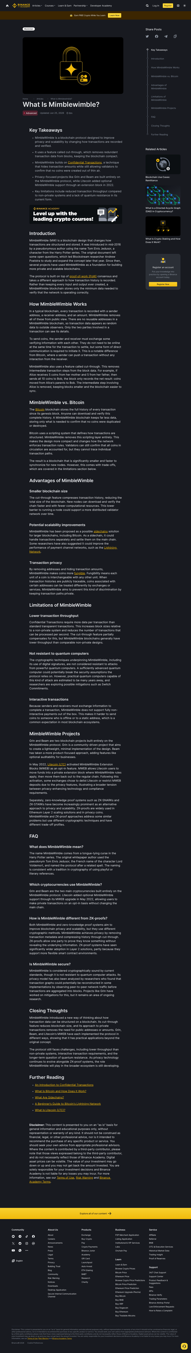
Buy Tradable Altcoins (125, 1315)
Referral (152, 1239)
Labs (117, 1247)
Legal (50, 1254)
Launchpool (87, 1262)
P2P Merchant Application (127, 1235)
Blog (50, 1270)
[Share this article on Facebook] (156, 36)
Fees (151, 1287)
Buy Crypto (87, 1239)
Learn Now (115, 15)
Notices (51, 1282)
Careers (51, 1239)
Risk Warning (54, 1278)
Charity (85, 1282)
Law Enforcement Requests (161, 1306)
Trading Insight (156, 1254)
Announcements (55, 1243)
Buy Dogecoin (121, 1308)
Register (168, 5)
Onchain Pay (121, 1250)
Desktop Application (57, 1290)
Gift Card (86, 1258)
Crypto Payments (89, 1247)
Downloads (53, 1286)
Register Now (163, 284)
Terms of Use (32, 1338)
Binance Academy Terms (62, 1338)
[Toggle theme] (184, 5)
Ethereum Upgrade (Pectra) (128, 1292)
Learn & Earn (121, 1264)
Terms (50, 1258)
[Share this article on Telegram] (166, 36)
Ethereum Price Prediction (127, 1288)
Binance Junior (88, 1250)
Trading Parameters (158, 1299)
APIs (151, 1291)
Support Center (156, 1276)
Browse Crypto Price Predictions (130, 1280)
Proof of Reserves (157, 1258)
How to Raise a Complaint (160, 1310)
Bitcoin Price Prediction (125, 1284)
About (50, 1235)
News (50, 1247)
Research (86, 1278)
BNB (151, 1243)
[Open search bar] (146, 5)
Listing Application (123, 1239)
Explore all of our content (93, 1213)
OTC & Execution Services (161, 1247)
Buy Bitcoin (120, 1296)
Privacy (51, 1262)
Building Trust (54, 1266)
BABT (84, 1274)
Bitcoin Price (121, 1272)
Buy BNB (119, 1300)
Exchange (86, 1235)
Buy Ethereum (121, 1311)
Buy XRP (119, 1304)
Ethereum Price (122, 1276)
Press (50, 1250)
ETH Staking (87, 1270)
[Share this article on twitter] (147, 36)
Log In (156, 5)
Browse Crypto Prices (125, 1268)
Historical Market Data (159, 1250)
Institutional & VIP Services (127, 1243)
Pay (83, 1243)
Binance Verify (155, 1295)
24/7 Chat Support (157, 1272)
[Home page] (21, 5)
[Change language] (178, 5)
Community (53, 1274)
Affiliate (152, 1235)
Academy (86, 1254)
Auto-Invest (87, 1266)
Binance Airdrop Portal (159, 1302)
